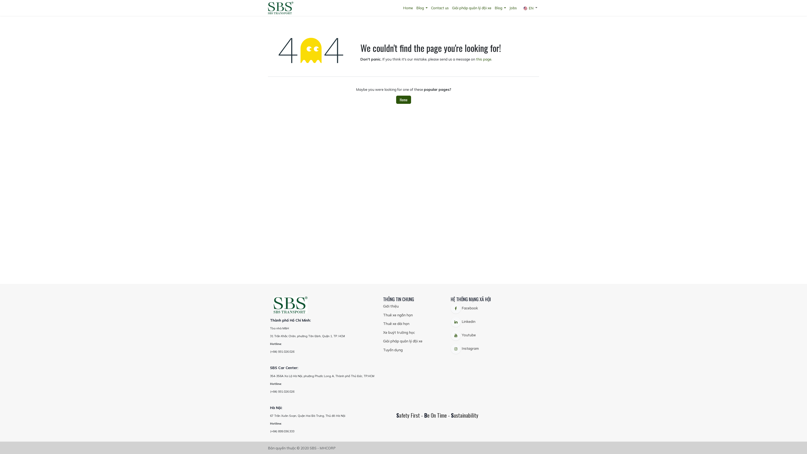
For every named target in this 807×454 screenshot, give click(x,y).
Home (403, 99)
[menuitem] (408, 8)
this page (483, 59)
